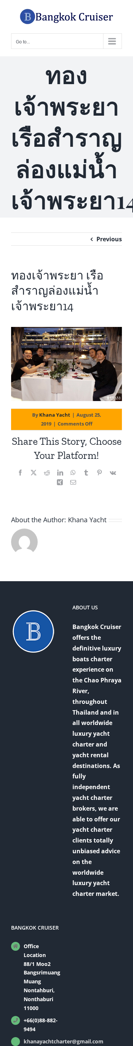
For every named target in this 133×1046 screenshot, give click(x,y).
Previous (109, 239)
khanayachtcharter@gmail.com (42, 1041)
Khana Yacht (54, 414)
